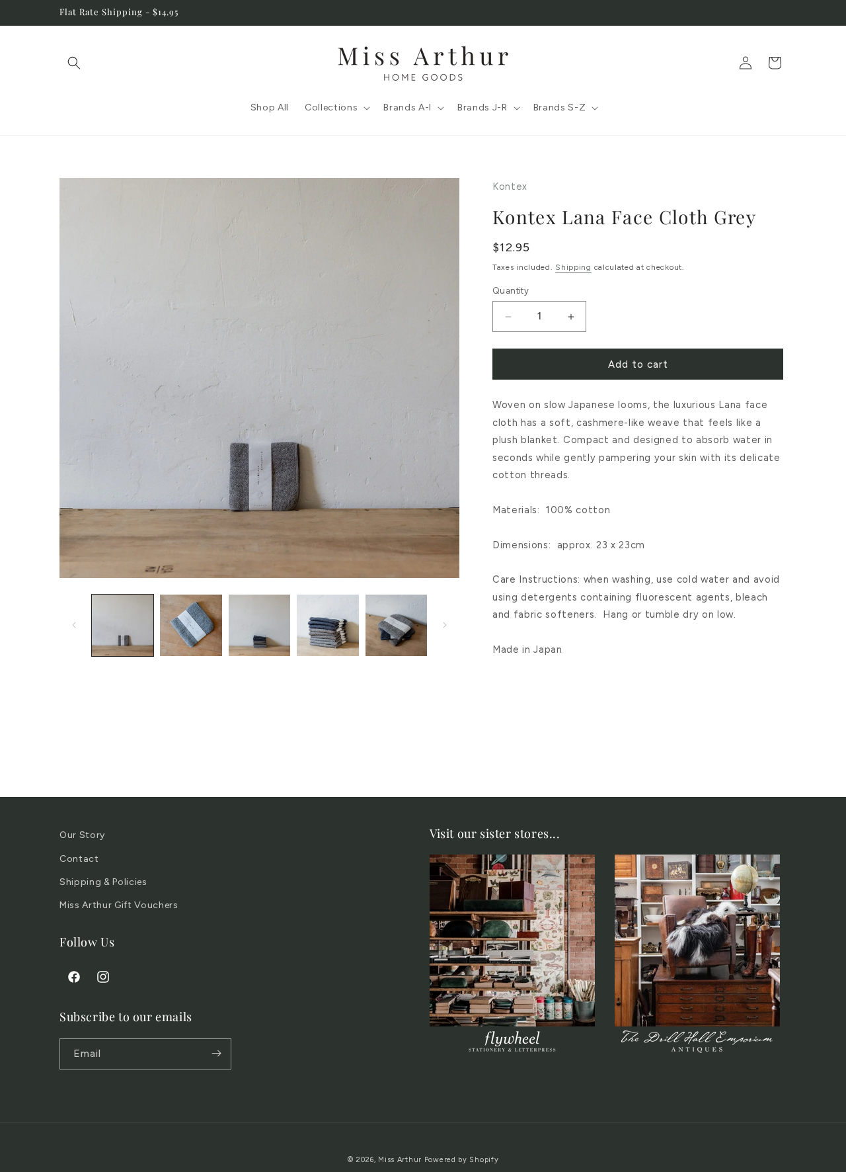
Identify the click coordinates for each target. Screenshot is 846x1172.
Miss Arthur (400, 1159)
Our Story (82, 835)
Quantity (510, 291)
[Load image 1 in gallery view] (122, 625)
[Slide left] (74, 625)
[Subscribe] (216, 1053)
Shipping (573, 267)
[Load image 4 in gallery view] (327, 625)
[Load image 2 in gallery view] (190, 625)
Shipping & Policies (103, 881)
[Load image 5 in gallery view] (396, 625)
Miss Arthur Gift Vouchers (118, 904)
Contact (79, 858)
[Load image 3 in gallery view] (259, 625)
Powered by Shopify (461, 1159)
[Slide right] (444, 625)
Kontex (509, 186)
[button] (74, 62)
